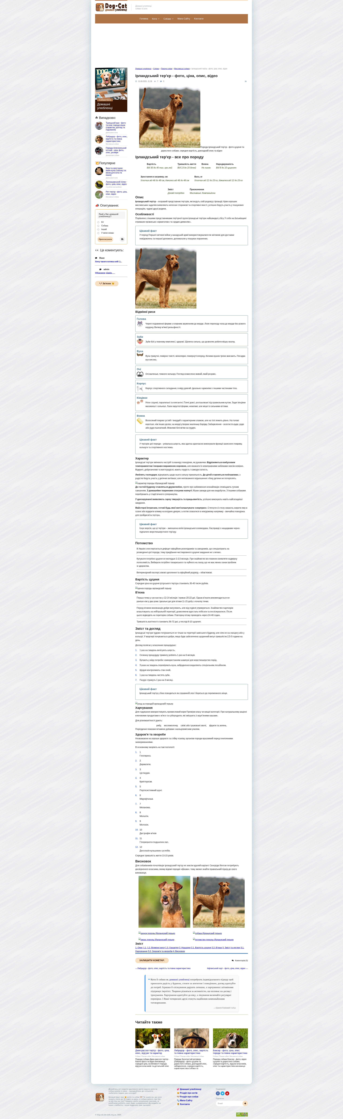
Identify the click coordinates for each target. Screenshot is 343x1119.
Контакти (199, 18)
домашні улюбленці (179, 979)
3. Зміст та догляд (231, 948)
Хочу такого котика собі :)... (108, 261)
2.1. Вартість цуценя (201, 948)
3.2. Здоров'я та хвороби (160, 951)
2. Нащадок (185, 948)
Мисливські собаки (182, 69)
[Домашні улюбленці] (111, 7)
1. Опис (139, 948)
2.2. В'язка (217, 948)
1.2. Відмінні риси (156, 948)
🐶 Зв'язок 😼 (106, 283)
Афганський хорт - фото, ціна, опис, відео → (227, 968)
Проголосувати (105, 239)
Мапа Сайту (184, 18)
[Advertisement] (171, 43)
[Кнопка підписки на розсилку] (245, 1103)
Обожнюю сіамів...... (105, 273)
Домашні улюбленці (143, 69)
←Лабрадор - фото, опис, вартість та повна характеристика (162, 968)
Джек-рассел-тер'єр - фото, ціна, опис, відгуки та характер (152, 1051)
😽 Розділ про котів (187, 1093)
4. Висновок (179, 951)
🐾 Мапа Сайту (184, 1100)
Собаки (167, 19)
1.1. (145, 948)
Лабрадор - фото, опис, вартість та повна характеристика (191, 1051)
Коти (154, 19)
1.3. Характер (172, 948)
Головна (144, 18)
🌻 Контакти (183, 1104)
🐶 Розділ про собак (187, 1097)
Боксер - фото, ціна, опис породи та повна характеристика (230, 1051)
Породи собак (166, 69)
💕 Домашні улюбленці (189, 1089)
